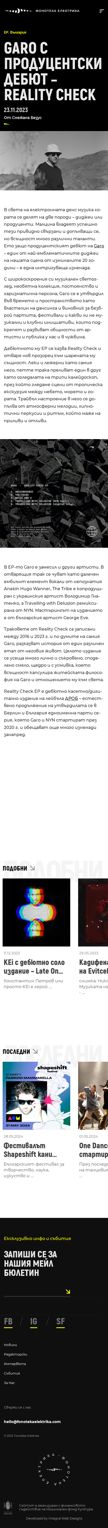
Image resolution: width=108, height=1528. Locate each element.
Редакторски (15, 1354)
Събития (12, 1373)
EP (6, 32)
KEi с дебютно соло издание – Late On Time (34, 967)
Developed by (37, 1518)
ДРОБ (71, 698)
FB (8, 1321)
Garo (99, 245)
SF (60, 1321)
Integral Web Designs (65, 1518)
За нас (9, 1383)
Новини (10, 1345)
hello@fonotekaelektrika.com (32, 1421)
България (18, 32)
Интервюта (15, 1364)
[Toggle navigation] (101, 10)
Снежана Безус (27, 117)
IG (33, 1321)
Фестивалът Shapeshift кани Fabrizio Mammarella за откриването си (35, 1150)
